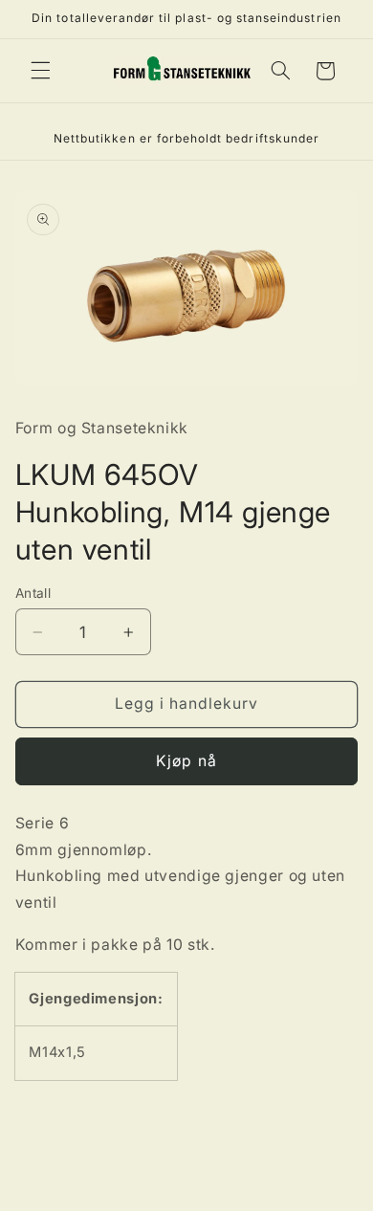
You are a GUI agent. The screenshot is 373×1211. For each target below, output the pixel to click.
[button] (40, 71)
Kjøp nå (186, 761)
